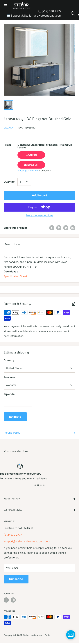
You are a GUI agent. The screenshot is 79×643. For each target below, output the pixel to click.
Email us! (32, 165)
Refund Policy (12, 432)
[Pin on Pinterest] (58, 227)
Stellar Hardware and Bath (36, 635)
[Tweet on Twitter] (65, 227)
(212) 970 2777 (13, 534)
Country (9, 360)
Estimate (15, 416)
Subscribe (16, 579)
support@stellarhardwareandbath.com (27, 541)
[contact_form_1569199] (70, 634)
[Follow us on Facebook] (6, 600)
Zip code (9, 394)
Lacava (8, 127)
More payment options (39, 215)
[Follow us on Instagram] (13, 600)
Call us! (32, 155)
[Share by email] (72, 227)
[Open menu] (5, 5)
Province (9, 377)
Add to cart (39, 195)
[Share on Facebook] (51, 227)
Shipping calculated (27, 170)
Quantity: (9, 181)
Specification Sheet (15, 276)
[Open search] (73, 13)
